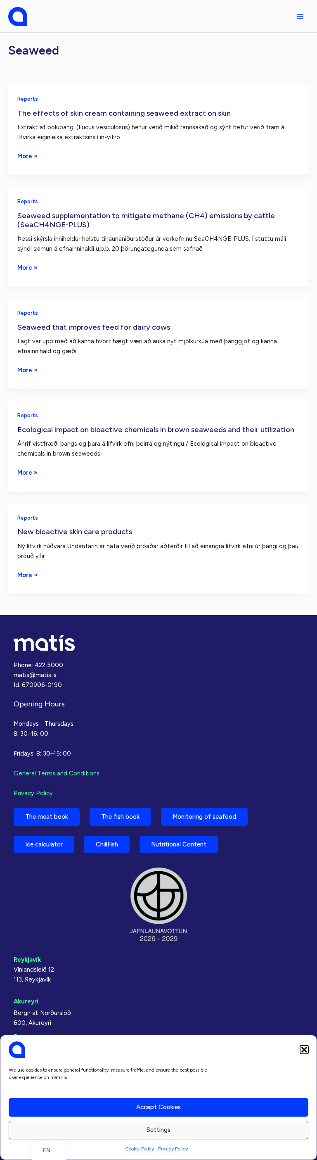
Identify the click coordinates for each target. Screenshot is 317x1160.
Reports (27, 99)
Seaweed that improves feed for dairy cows (93, 327)
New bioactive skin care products (74, 531)
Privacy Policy (173, 1149)
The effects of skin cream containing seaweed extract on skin (124, 113)
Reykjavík (27, 959)
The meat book (46, 816)
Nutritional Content (178, 844)
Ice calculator (44, 844)
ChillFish (107, 844)
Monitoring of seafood (204, 816)
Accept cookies (158, 1107)
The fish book (120, 816)
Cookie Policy (139, 1149)
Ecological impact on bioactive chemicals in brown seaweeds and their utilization (155, 429)
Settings (158, 1130)
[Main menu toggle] (300, 16)
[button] (304, 1050)
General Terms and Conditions (56, 773)
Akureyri (26, 1001)
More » (27, 156)
